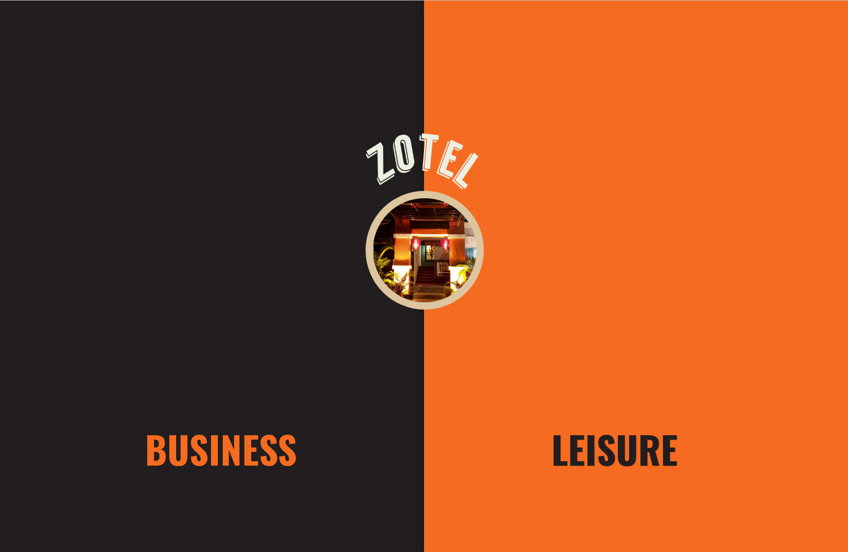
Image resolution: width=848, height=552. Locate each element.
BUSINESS (221, 448)
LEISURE (614, 448)
